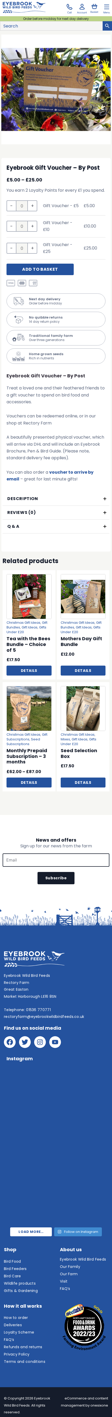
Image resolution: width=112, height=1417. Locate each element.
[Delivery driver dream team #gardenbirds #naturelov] (82, 1146)
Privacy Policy (16, 1354)
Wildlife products (20, 1283)
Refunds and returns (23, 1347)
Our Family (70, 1266)
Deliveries (13, 1325)
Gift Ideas (30, 627)
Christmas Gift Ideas (23, 622)
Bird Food (12, 1261)
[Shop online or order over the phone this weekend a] (29, 1115)
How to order (16, 1317)
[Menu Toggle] (106, 8)
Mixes (65, 739)
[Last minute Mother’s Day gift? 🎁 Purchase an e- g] (82, 1177)
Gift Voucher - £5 (61, 206)
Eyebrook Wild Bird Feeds (83, 1259)
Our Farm (69, 1274)
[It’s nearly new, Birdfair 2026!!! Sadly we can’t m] (82, 1115)
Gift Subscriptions (27, 737)
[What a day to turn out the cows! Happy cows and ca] (29, 1146)
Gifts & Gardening (21, 1290)
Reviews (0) (21, 512)
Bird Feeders (15, 1268)
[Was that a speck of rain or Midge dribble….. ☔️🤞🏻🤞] (29, 1084)
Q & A (13, 526)
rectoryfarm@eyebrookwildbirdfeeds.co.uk (44, 1016)
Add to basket (40, 269)
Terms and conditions (24, 1361)
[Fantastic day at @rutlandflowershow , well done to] (82, 1084)
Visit (64, 1281)
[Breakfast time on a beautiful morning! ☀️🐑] (29, 1177)
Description (22, 499)
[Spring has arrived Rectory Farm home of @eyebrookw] (29, 1208)
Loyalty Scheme (19, 1332)
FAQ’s (9, 1339)
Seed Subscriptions (23, 741)
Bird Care (12, 1276)
